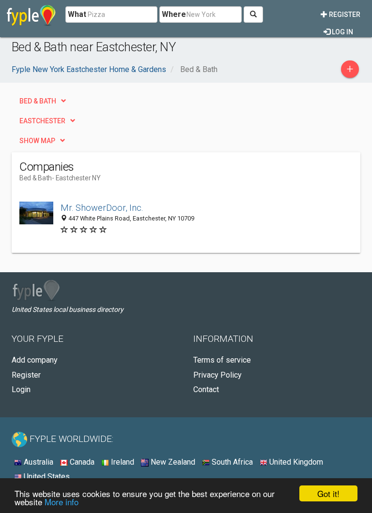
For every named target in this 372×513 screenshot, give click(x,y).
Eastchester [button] (42, 121)
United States (46, 476)
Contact (206, 389)
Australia (37, 462)
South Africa (231, 462)
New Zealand (172, 462)
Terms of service (222, 360)
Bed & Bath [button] (37, 101)
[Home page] (31, 14)
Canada (81, 462)
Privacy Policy (217, 375)
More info (61, 502)
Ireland (121, 462)
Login (21, 389)
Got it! (328, 493)
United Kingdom (295, 462)
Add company (35, 360)
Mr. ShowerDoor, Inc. (102, 208)
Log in (341, 32)
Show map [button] (37, 141)
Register (343, 14)
